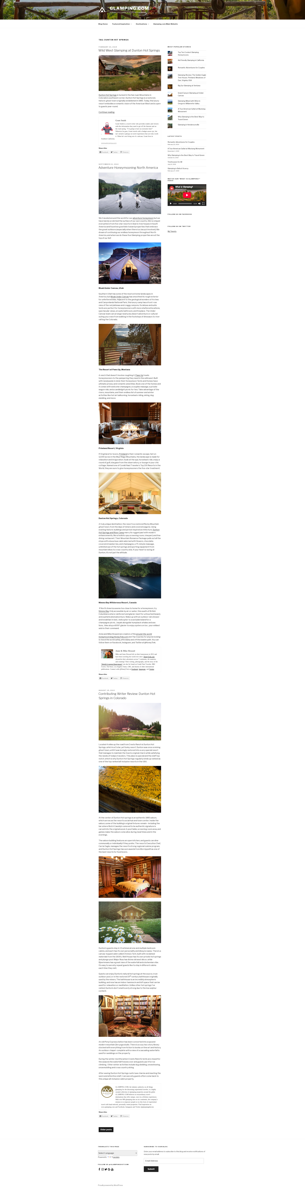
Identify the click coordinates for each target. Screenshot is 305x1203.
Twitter (151, 669)
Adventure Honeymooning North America (128, 167)
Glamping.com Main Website (165, 24)
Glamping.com (129, 8)
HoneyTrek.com (149, 657)
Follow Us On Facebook (180, 214)
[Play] (171, 203)
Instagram (142, 669)
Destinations (141, 24)
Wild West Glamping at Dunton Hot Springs (129, 50)
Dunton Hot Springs (108, 95)
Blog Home (103, 24)
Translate (115, 1157)
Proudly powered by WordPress (110, 1185)
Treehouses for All (175, 162)
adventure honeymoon (143, 218)
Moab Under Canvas (120, 297)
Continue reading (106, 112)
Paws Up (139, 375)
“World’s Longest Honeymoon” (111, 664)
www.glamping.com (109, 143)
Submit (151, 1169)
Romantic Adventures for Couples (191, 68)
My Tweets (172, 231)
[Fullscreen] (203, 203)
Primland (123, 454)
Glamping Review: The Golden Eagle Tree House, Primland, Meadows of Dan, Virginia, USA (192, 77)
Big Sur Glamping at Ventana (189, 86)
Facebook (134, 669)
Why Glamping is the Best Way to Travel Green (186, 155)
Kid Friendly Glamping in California (191, 60)
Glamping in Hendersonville (188, 125)
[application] (187, 195)
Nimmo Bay (104, 611)
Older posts (106, 1130)
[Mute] (199, 203)
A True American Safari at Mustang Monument (186, 149)
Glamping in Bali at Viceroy (178, 168)
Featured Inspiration (121, 24)
